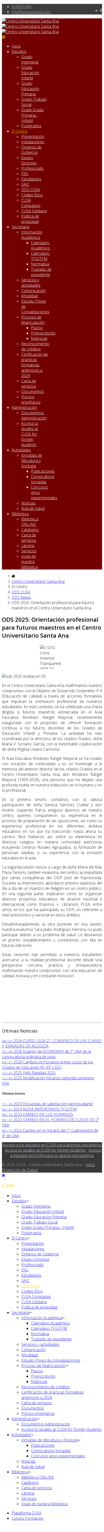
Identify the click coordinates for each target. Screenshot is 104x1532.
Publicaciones (43, 471)
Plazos (37, 327)
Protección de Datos (20, 1170)
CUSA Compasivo (30, 203)
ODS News (21, 597)
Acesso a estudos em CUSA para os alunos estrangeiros (55, 1152)
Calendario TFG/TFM (40, 256)
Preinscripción (43, 333)
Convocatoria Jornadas (42, 479)
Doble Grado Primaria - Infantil (32, 115)
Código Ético (32, 195)
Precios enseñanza (30, 399)
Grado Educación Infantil (30, 73)
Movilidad (29, 296)
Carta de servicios (28, 383)
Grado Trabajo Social (39, 1222)
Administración (24, 407)
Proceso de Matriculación (33, 319)
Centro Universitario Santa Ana (38, 581)
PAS (24, 173)
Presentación (32, 136)
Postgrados (31, 125)
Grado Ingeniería (29, 59)
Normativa (40, 264)
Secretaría (20, 226)
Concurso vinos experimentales (58, 1456)
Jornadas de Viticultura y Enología (31, 461)
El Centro (19, 131)
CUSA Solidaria (34, 211)
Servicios (29, 551)
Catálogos (30, 529)
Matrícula (39, 338)
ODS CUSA (30, 189)
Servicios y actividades (30, 282)
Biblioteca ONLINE (29, 521)
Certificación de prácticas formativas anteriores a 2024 (34, 365)
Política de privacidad (30, 219)
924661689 (21, 6)
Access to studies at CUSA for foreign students (29, 434)
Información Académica (31, 234)
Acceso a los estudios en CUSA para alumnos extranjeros (52, 1144)
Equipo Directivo (29, 160)
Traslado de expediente (41, 272)
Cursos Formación (28, 1518)
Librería (27, 545)
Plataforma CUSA (26, 1513)
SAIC (25, 184)
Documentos (32, 391)
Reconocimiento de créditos (35, 346)
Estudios (19, 51)
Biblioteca (20, 513)
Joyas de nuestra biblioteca (29, 562)
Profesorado (32, 168)
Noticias (28, 503)
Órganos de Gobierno (31, 149)
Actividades (21, 450)
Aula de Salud (33, 508)
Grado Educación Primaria (30, 89)
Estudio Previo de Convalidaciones (50, 1360)
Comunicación (33, 290)
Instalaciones (32, 141)
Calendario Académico (40, 245)
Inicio (16, 46)
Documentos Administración (34, 415)
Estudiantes (31, 179)
